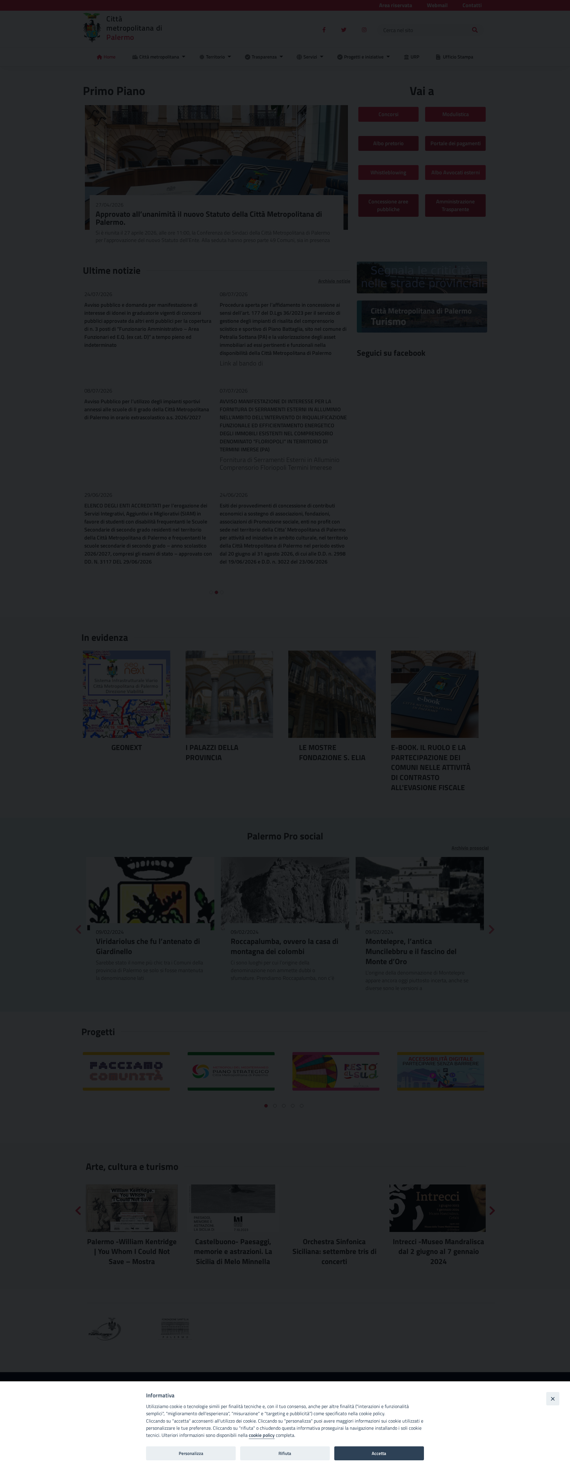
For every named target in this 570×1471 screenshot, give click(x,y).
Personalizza (191, 1453)
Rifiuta (284, 1453)
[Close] (552, 1398)
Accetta (379, 1453)
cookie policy (262, 1435)
